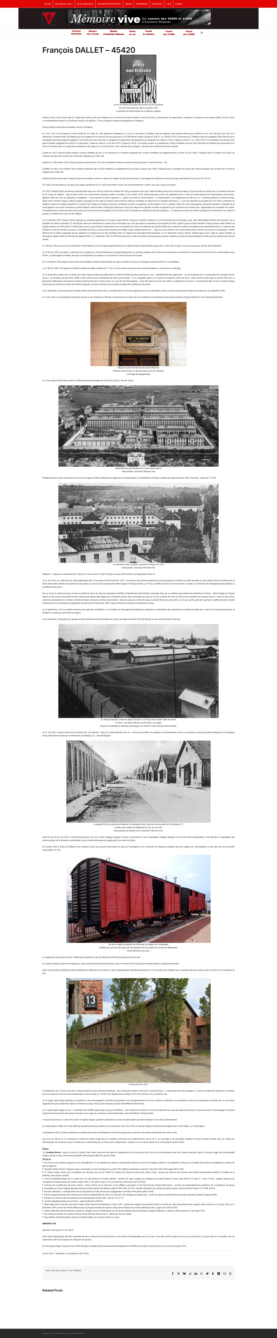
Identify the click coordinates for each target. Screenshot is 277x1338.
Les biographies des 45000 (77, 1253)
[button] (202, 32)
